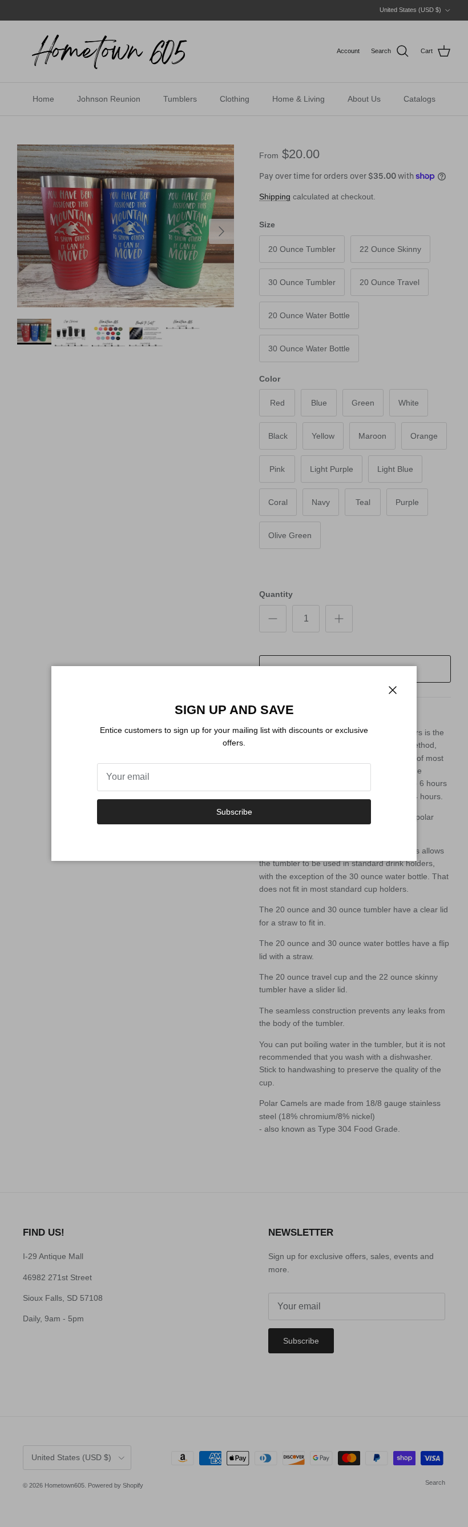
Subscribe (234, 811)
